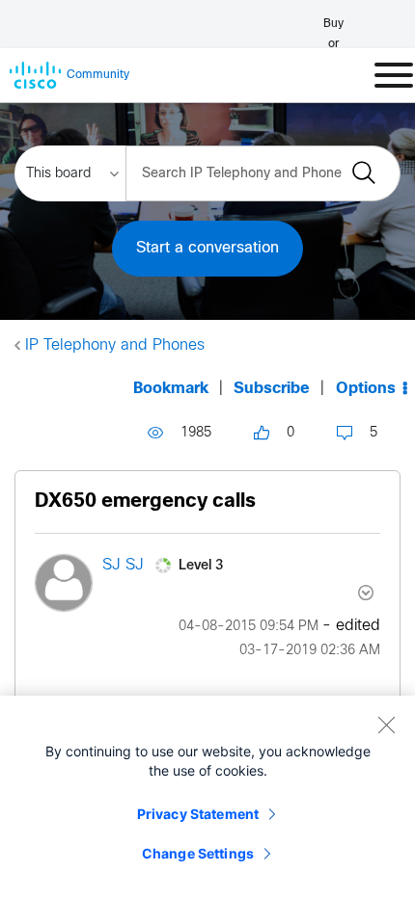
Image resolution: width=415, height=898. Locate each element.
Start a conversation (207, 248)
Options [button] (366, 389)
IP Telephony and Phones (115, 345)
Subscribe (272, 389)
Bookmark (170, 389)
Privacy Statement (198, 814)
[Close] (386, 724)
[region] (207, 797)
